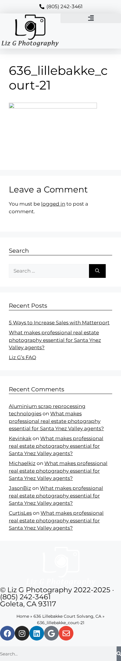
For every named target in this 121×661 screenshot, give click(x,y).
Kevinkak (20, 438)
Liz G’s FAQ (22, 357)
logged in (53, 204)
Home (22, 616)
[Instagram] (22, 633)
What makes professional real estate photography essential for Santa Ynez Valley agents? (55, 340)
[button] (90, 18)
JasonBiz (20, 488)
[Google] (51, 633)
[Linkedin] (36, 633)
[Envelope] (66, 633)
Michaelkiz (22, 463)
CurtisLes (20, 513)
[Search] (97, 271)
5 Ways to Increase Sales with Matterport (59, 323)
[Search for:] (49, 271)
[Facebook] (7, 633)
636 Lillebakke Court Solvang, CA (67, 616)
